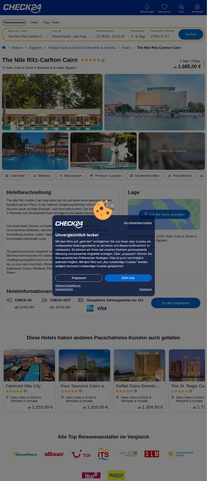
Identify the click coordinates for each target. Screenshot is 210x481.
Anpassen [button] (79, 278)
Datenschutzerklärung (67, 285)
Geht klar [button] (128, 278)
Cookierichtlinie (64, 289)
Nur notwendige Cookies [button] (138, 222)
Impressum (145, 289)
